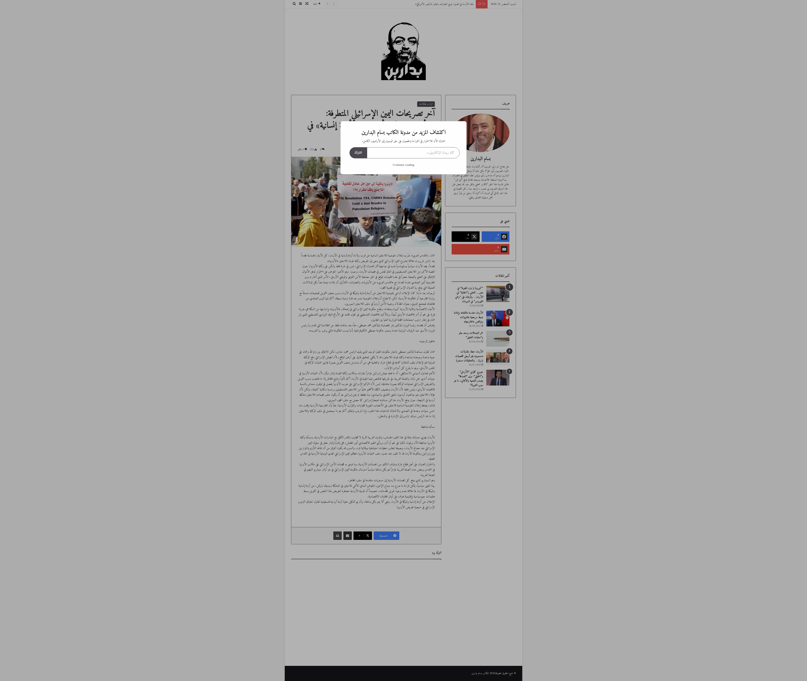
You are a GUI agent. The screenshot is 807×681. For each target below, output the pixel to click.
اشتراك (358, 153)
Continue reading (403, 165)
